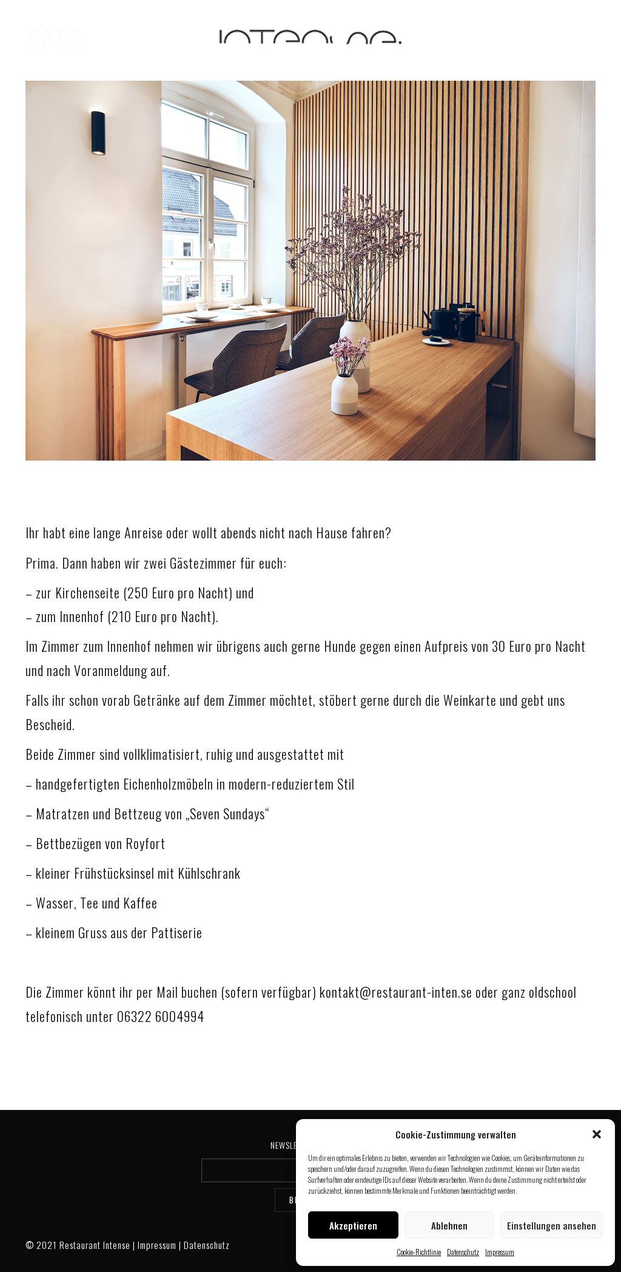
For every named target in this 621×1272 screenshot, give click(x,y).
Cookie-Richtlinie (419, 1252)
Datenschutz (463, 1252)
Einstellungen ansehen (551, 1225)
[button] (597, 1134)
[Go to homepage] (310, 37)
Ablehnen (449, 1225)
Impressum (499, 1252)
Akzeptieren (353, 1225)
